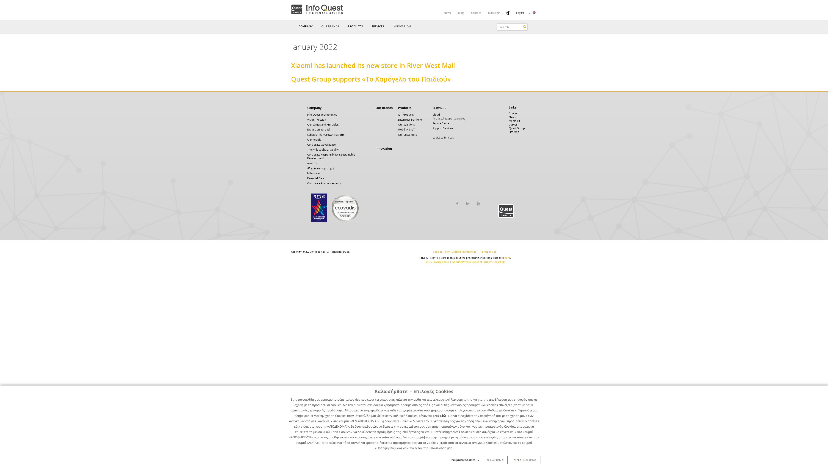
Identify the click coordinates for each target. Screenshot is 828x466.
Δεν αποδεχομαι (525, 460)
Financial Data (315, 178)
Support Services (443, 128)
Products (404, 108)
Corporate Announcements (324, 183)
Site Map (514, 132)
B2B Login (494, 13)
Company (314, 108)
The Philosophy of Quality (323, 149)
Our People (314, 140)
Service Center (441, 123)
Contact (476, 13)
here (507, 257)
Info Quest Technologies (322, 114)
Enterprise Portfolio (410, 119)
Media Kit (514, 121)
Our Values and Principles (323, 124)
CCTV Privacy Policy (437, 261)
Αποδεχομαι (495, 460)
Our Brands (330, 26)
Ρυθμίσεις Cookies (463, 460)
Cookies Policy (441, 251)
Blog (461, 13)
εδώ (443, 416)
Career (513, 124)
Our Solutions (406, 124)
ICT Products (406, 114)
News (447, 13)
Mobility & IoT (406, 129)
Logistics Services (443, 137)
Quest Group (517, 128)
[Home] (317, 8)
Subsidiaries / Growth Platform (326, 135)
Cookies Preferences (464, 251)
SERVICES (439, 108)
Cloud (436, 114)
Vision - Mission (316, 119)
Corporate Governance (321, 144)
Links (512, 107)
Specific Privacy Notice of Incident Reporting (478, 261)
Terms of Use (488, 251)
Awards (312, 163)
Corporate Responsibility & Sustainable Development (331, 156)
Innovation (402, 26)
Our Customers (407, 135)
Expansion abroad (318, 129)
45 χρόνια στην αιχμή (320, 168)
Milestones (313, 173)
